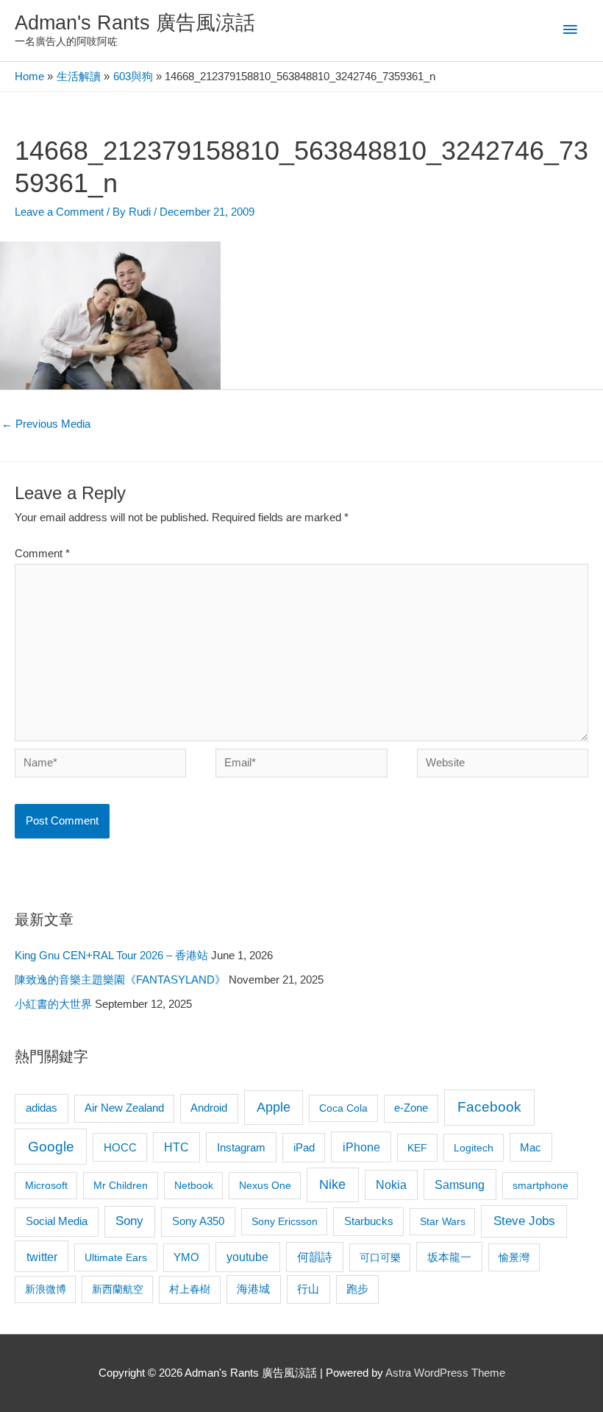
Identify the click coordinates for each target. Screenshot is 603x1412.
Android (208, 1107)
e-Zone (411, 1108)
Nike (332, 1184)
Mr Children (120, 1185)
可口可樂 (380, 1257)
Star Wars (442, 1221)
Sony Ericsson (284, 1221)
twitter (41, 1256)
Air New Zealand (124, 1108)
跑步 (357, 1289)
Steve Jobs (524, 1221)
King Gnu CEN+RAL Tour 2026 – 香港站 (111, 955)
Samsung (460, 1184)
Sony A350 (198, 1221)
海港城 (253, 1289)
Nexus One (265, 1185)
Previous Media (45, 424)
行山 (308, 1289)
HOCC (120, 1148)
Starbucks (368, 1221)
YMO (186, 1257)
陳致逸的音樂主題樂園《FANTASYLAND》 (120, 980)
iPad (304, 1147)
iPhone (361, 1147)
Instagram (241, 1147)
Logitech (473, 1148)
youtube (247, 1257)
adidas (41, 1107)
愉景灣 (514, 1257)
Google (51, 1146)
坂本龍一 (449, 1257)
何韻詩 (314, 1257)
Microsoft (46, 1185)
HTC (176, 1147)
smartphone (540, 1185)
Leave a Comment (59, 212)
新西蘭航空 (117, 1289)
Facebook (489, 1107)
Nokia (391, 1185)
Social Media (57, 1221)
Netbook (193, 1185)
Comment (42, 553)
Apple (273, 1107)
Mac (530, 1148)
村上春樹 (189, 1289)
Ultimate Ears (116, 1257)
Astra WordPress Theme (445, 1373)
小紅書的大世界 (53, 1004)
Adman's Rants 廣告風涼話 (135, 22)
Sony (129, 1221)
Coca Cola (343, 1108)
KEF (417, 1148)
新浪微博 (45, 1289)
